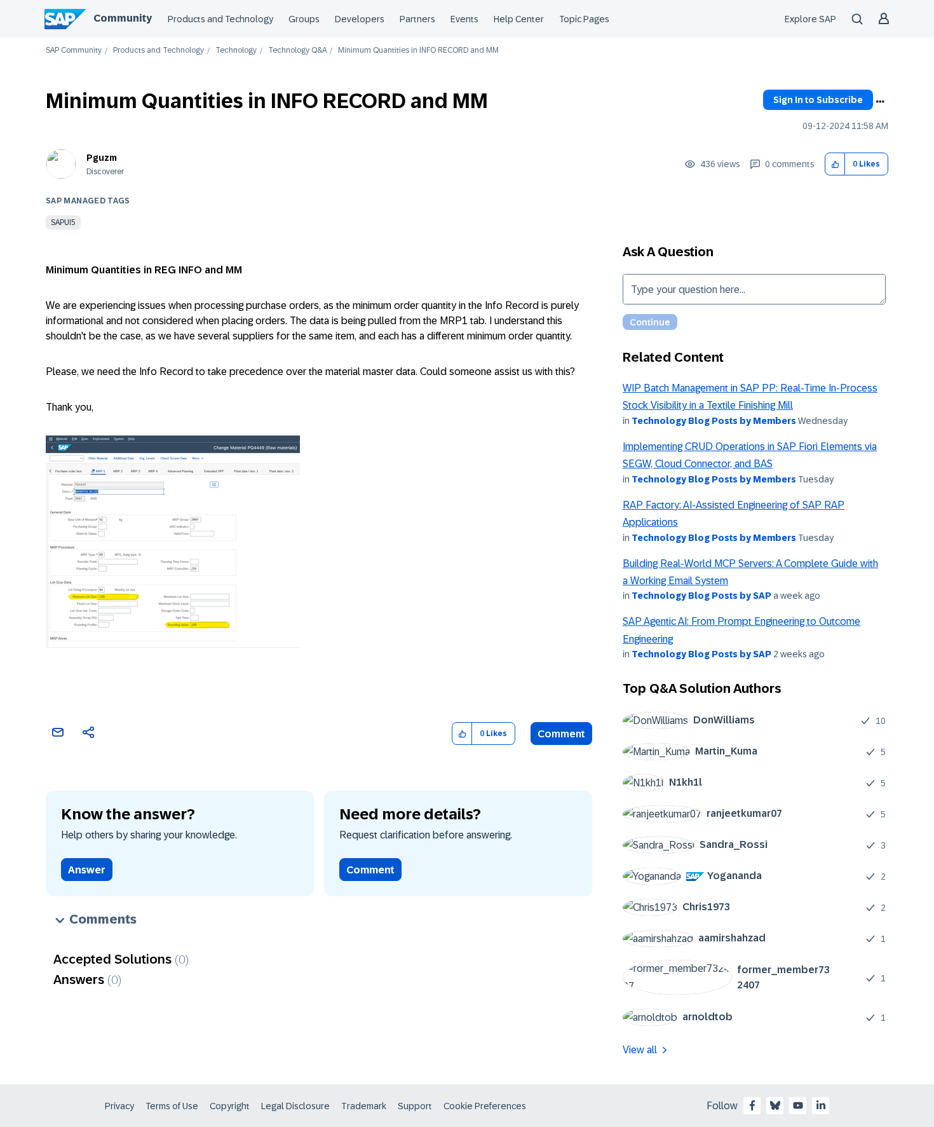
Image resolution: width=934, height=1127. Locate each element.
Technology (236, 50)
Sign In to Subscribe (818, 100)
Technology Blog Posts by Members (714, 421)
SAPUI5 (63, 222)
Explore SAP (810, 19)
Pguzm (101, 158)
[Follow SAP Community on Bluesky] (775, 1105)
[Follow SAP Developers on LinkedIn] (821, 1105)
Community (122, 18)
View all (640, 1049)
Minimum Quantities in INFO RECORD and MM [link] (418, 50)
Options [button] (880, 102)
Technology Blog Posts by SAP (701, 596)
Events (464, 19)
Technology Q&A (297, 50)
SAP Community (74, 50)
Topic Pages (584, 19)
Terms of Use (172, 1106)
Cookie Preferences (484, 1106)
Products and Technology (220, 19)
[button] (835, 164)
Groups (304, 19)
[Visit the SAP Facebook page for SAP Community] (752, 1105)
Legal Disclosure (295, 1106)
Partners (417, 19)
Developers (359, 19)
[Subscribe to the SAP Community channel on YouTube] (798, 1105)
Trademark (363, 1106)
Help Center (519, 19)
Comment (561, 733)
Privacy (119, 1106)
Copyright (230, 1106)
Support (415, 1106)
